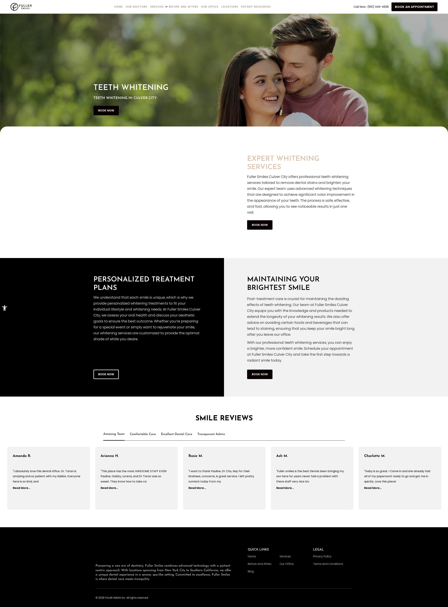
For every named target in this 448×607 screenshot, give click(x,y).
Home (252, 556)
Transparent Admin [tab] (211, 434)
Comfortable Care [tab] (143, 434)
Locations (229, 6)
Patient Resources (256, 6)
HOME (118, 6)
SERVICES (157, 6)
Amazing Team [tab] (114, 434)
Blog (251, 571)
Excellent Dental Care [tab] (176, 434)
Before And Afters (183, 6)
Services (285, 556)
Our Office (210, 6)
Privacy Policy (322, 556)
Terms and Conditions (328, 564)
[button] (4, 308)
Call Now (371, 7)
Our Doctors (137, 6)
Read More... (21, 488)
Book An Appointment (414, 7)
